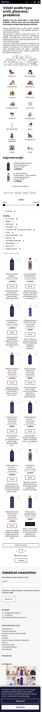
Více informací (23, 696)
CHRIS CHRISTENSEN (14, 235)
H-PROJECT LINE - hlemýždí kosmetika (20, 230)
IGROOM (10, 238)
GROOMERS (11, 227)
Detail (12, 286)
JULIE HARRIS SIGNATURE (15, 241)
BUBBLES (9, 221)
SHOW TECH (11, 246)
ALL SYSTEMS (12, 219)
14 (25, 551)
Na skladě (10, 211)
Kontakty (5, 638)
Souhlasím (20, 707)
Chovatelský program (9, 647)
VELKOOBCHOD (7, 649)
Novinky (4, 636)
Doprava (5, 643)
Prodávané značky (8, 645)
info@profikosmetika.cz (13, 613)
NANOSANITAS (12, 243)
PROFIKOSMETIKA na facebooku (15, 617)
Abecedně (33, 193)
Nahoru (22, 560)
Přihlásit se (9, 599)
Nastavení (20, 701)
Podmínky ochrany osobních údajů (14, 633)
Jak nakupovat (7, 629)
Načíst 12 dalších (21, 545)
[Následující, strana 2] (21, 551)
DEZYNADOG (11, 224)
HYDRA (9, 232)
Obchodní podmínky (9, 631)
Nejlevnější (18, 193)
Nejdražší (25, 193)
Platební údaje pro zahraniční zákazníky (15, 640)
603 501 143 (8, 615)
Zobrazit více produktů (20, 186)
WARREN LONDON (13, 249)
